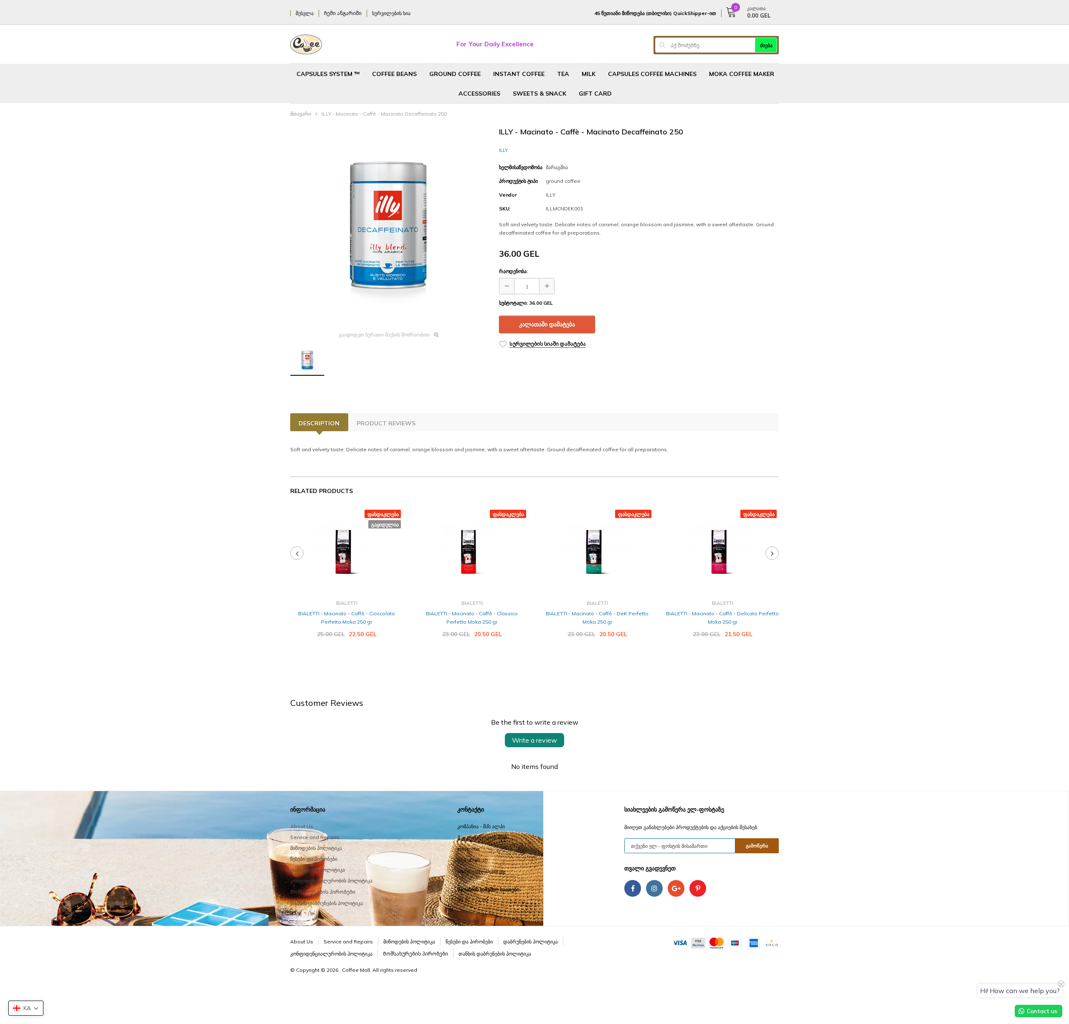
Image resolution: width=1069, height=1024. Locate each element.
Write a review (534, 740)
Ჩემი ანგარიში (343, 13)
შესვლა (305, 13)
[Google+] (676, 888)
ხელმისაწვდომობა (520, 167)
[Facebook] (632, 888)
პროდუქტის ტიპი (518, 181)
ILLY (503, 150)
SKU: (504, 208)
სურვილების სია (391, 13)
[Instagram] (654, 888)
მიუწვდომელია (346, 659)
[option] (388, 226)
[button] (26, 1008)
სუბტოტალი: (513, 303)
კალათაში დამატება (547, 324)
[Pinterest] (697, 888)
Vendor (508, 195)
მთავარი (300, 114)
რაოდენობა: (513, 271)
